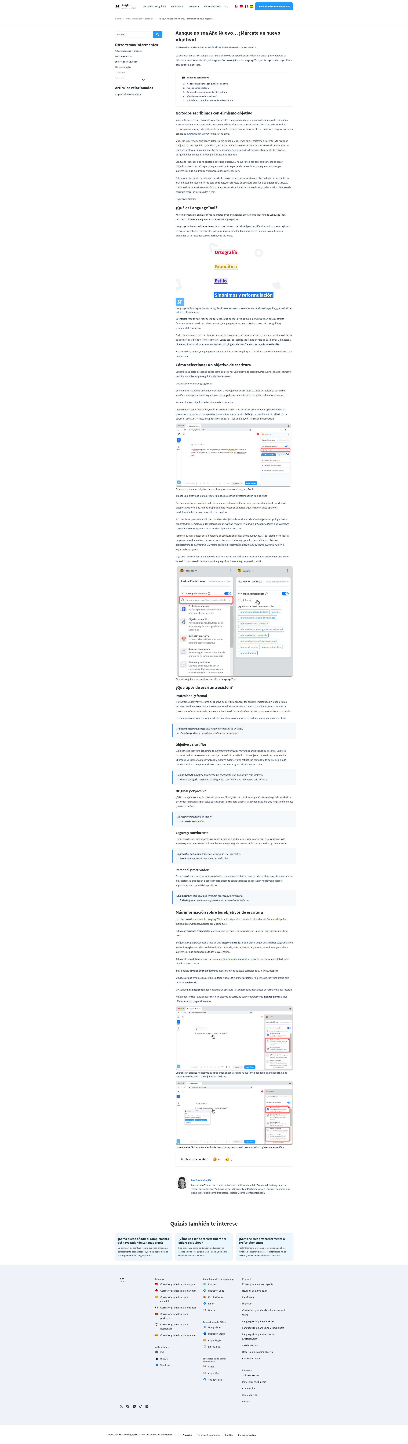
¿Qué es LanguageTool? (198, 87)
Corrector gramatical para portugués (174, 1316)
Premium (194, 6)
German (241, 6)
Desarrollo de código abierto (257, 1351)
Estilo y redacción (123, 56)
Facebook (128, 1406)
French (246, 6)
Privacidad (187, 1434)
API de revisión (250, 1345)
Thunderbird (215, 1379)
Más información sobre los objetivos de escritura (210, 100)
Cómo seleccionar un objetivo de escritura (207, 92)
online (187, 395)
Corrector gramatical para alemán (178, 1290)
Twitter (121, 1406)
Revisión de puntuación (254, 1290)
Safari (211, 1303)
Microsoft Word (216, 1333)
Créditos (229, 1434)
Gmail (211, 1366)
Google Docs (215, 1327)
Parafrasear (177, 6)
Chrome (212, 1284)
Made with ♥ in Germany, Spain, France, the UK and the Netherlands (140, 1434)
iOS (162, 1352)
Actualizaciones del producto (129, 50)
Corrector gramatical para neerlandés (174, 1326)
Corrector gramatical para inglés (177, 1284)
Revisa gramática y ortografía (257, 1284)
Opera (211, 1310)
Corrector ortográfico (154, 6)
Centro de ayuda (251, 1358)
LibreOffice (214, 1346)
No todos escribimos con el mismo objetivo (207, 83)
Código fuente (249, 1394)
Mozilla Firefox (216, 1297)
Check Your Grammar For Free (274, 6)
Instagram (134, 1406)
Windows (165, 1365)
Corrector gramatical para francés (178, 1307)
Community (248, 1388)
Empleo (246, 1401)
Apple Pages (214, 1340)
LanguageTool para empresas (258, 1321)
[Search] (157, 34)
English (236, 6)
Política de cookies (247, 1434)
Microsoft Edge (216, 1290)
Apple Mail (213, 1373)
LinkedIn (147, 1406)
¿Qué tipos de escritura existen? (202, 96)
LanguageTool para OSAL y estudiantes (263, 1327)
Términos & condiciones (208, 1434)
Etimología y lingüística (126, 61)
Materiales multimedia (254, 1382)
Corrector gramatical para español (174, 1299)
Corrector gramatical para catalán (178, 1335)
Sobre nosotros (212, 6)
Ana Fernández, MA (216, 47)
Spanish (251, 6)
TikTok (140, 1406)
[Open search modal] (226, 6)
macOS (164, 1358)
